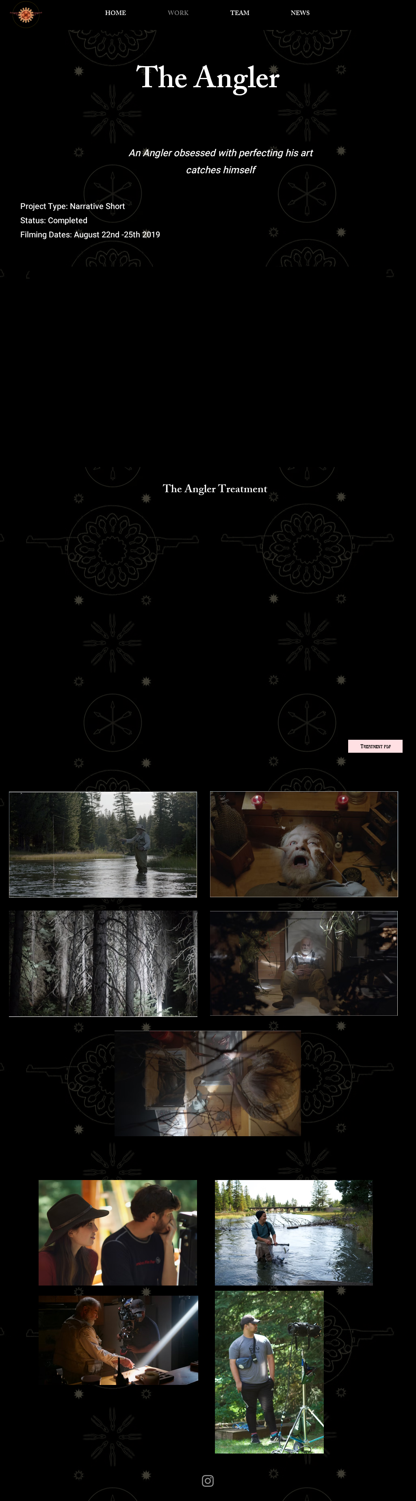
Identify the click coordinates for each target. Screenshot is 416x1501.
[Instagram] (208, 1481)
